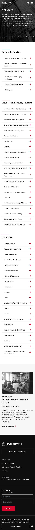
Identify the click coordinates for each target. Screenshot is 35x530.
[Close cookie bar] (32, 526)
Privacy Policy (25, 522)
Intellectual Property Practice (11, 467)
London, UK (25, 479)
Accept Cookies (16, 526)
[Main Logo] (8, 3)
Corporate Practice (17, 37)
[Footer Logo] (12, 444)
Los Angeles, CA (15, 479)
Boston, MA (5, 479)
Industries (5, 471)
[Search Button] (28, 3)
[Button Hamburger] (32, 3)
